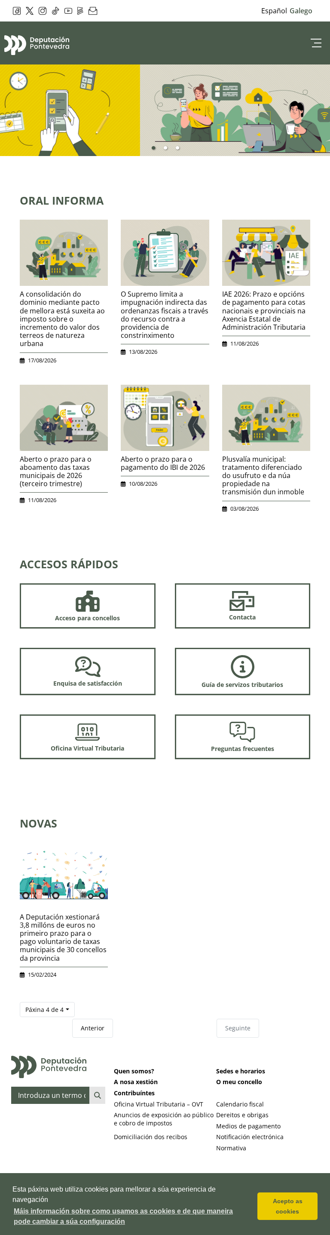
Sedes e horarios (240, 1071)
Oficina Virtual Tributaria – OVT (158, 1104)
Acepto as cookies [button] (287, 1206)
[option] (165, 110)
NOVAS (38, 823)
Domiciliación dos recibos (150, 1137)
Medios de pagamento (248, 1126)
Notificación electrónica (250, 1137)
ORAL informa (62, 200)
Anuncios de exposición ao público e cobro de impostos (164, 1119)
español (274, 10)
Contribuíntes (134, 1093)
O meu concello (239, 1082)
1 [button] (153, 148)
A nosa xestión (136, 1082)
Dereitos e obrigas (242, 1115)
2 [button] (165, 148)
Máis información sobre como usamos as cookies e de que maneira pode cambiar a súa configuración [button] (123, 1216)
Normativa (231, 1148)
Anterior (92, 1028)
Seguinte (238, 1028)
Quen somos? (134, 1071)
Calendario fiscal (240, 1104)
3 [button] (177, 148)
